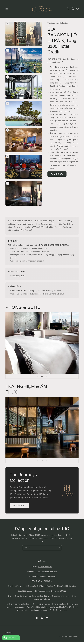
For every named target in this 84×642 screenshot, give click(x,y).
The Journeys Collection (46, 571)
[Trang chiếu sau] (46, 376)
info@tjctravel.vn (45, 566)
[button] (6, 8)
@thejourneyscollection (46, 576)
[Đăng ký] (59, 547)
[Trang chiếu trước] (37, 376)
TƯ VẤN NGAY (57, 174)
